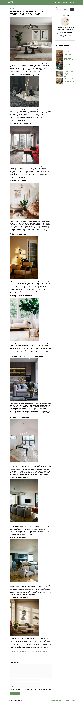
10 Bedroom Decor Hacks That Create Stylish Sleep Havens (69, 80)
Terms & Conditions (53, 700)
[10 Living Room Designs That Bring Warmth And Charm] (59, 60)
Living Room (13, 8)
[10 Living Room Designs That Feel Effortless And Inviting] (59, 53)
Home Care (57, 2)
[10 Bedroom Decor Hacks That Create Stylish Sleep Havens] (59, 81)
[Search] (72, 9)
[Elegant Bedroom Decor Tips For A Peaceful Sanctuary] (59, 67)
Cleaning (72, 2)
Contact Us (68, 700)
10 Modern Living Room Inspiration (19, 651)
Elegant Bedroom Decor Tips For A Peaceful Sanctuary (68, 66)
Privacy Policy (61, 700)
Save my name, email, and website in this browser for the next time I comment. (31, 689)
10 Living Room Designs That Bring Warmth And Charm (69, 59)
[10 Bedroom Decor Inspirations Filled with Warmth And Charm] (59, 74)
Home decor (65, 2)
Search (58, 7)
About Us (73, 700)
